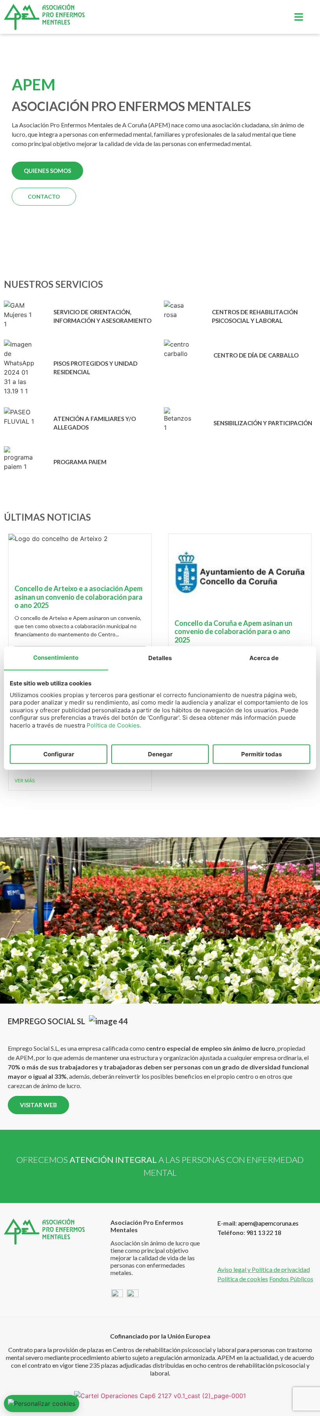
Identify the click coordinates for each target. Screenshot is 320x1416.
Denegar (160, 753)
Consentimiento (55, 657)
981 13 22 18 (263, 1232)
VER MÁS (24, 781)
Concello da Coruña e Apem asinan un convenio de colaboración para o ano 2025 (233, 631)
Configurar (58, 753)
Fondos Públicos (291, 1278)
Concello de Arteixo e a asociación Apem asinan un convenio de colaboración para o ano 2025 (78, 596)
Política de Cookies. (114, 725)
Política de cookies (242, 1278)
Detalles (160, 657)
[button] (298, 17)
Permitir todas (261, 753)
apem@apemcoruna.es (268, 1223)
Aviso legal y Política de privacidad (263, 1269)
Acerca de (264, 657)
